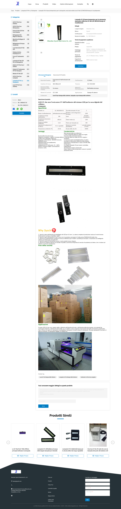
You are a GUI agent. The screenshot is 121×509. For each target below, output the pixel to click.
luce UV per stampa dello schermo (47, 377)
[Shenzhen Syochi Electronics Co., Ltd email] (13, 109)
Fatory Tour (50, 484)
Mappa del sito (51, 496)
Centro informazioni (66, 4)
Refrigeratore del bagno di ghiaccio (21, 35)
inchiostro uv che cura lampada (88, 377)
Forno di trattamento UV (21, 57)
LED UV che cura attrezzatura (21, 27)
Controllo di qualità (52, 488)
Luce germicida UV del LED (21, 48)
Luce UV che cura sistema (21, 85)
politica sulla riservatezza (51, 500)
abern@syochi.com (17, 481)
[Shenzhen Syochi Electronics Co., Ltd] (17, 3)
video (54, 4)
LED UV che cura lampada (21, 77)
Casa (29, 4)
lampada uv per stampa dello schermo (68, 377)
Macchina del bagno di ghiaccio (21, 40)
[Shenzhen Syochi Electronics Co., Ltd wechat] (21, 109)
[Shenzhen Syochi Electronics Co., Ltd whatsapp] (17, 109)
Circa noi (50, 477)
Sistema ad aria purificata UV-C (21, 52)
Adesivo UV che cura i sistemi (21, 65)
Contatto (21, 113)
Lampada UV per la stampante (21, 81)
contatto (80, 4)
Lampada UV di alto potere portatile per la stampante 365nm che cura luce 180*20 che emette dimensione (97, 450)
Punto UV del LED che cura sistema (21, 31)
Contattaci (80, 66)
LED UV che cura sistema (21, 22)
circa (37, 4)
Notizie (49, 492)
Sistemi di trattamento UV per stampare (21, 70)
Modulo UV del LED (21, 73)
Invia (43, 406)
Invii (87, 499)
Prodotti (45, 4)
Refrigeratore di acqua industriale (21, 44)
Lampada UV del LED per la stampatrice (21, 61)
